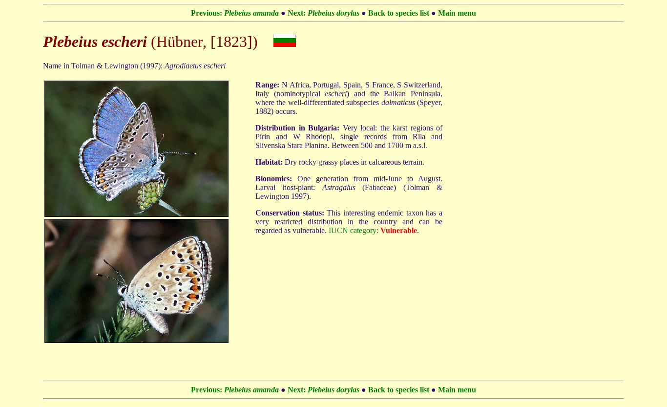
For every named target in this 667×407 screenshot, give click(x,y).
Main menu (457, 13)
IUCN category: (353, 230)
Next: (323, 13)
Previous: (235, 13)
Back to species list (398, 13)
